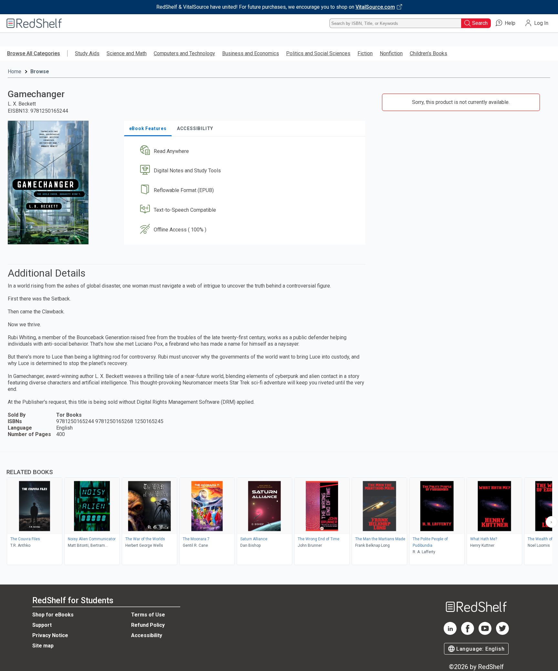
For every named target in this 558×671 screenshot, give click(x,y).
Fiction (365, 53)
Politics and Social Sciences (318, 53)
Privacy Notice (50, 635)
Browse (39, 71)
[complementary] (279, 509)
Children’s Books (428, 53)
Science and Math (127, 53)
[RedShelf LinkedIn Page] (450, 633)
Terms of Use (148, 615)
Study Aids (87, 53)
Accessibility (146, 635)
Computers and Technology (184, 53)
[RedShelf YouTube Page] (485, 633)
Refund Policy (148, 625)
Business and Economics (250, 53)
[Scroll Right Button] (551, 522)
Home (14, 71)
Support (42, 625)
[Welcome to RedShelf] (34, 23)
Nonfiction (391, 53)
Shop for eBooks (53, 615)
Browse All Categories (33, 53)
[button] (246, 151)
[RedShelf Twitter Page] (502, 633)
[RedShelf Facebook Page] (467, 633)
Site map (43, 646)
